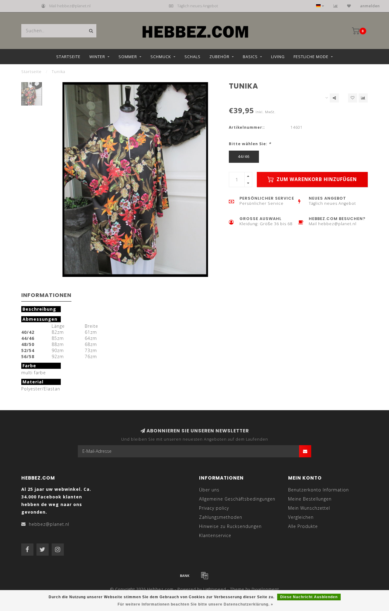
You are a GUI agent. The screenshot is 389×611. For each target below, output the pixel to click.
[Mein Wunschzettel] (349, 6)
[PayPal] (204, 575)
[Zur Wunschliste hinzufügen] (352, 98)
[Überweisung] (184, 575)
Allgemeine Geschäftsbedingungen (237, 499)
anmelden (370, 6)
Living (278, 56)
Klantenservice (215, 535)
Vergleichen (301, 517)
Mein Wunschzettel (309, 508)
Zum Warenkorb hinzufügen (316, 179)
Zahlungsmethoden (220, 517)
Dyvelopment (265, 589)
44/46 (244, 156)
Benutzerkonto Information (318, 490)
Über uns (209, 490)
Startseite (68, 56)
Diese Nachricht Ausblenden (309, 597)
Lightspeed (214, 589)
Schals (192, 56)
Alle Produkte (303, 526)
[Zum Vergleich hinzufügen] (363, 98)
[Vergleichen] (335, 6)
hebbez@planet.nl (49, 524)
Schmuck (160, 56)
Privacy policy (214, 508)
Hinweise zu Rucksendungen (230, 526)
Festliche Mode (311, 56)
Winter (97, 56)
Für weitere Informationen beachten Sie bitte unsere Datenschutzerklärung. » (195, 604)
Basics (250, 56)
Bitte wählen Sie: (250, 143)
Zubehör (219, 56)
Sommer (128, 56)
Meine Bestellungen (310, 499)
